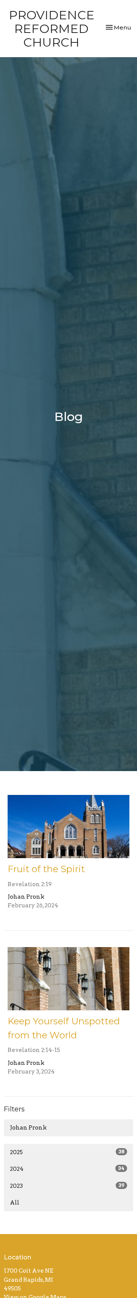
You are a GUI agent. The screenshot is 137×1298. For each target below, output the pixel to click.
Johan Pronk (28, 1127)
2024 (67, 1169)
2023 (67, 1186)
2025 (67, 1152)
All (14, 1202)
